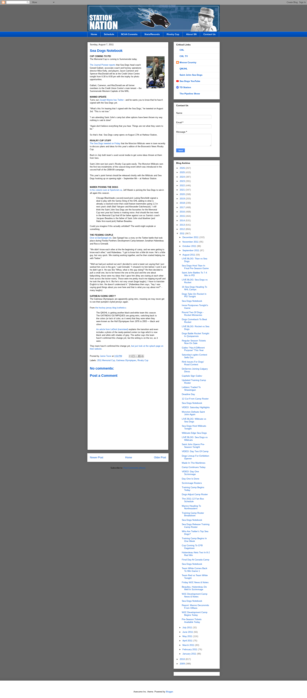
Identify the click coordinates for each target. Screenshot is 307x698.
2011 (182, 233)
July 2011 (187, 627)
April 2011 (187, 640)
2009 (182, 663)
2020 (182, 194)
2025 (182, 172)
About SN (191, 34)
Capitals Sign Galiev (192, 376)
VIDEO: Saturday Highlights (196, 407)
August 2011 (189, 254)
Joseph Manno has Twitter (111, 100)
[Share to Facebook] (139, 356)
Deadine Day (188, 394)
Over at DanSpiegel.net (100, 238)
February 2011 (190, 649)
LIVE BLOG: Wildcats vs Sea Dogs (194, 420)
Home (94, 34)
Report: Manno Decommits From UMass (195, 606)
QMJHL (184, 68)
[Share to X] (136, 356)
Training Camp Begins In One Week (194, 539)
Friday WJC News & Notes (195, 582)
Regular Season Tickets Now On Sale (194, 342)
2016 (182, 211)
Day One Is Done (190, 478)
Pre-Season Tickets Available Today (191, 620)
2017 (182, 207)
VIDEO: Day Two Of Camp (195, 451)
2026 (182, 168)
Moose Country (188, 62)
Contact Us (209, 34)
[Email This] (130, 356)
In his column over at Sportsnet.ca (106, 190)
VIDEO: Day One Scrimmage (190, 472)
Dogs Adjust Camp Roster (195, 494)
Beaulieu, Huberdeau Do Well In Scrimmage (194, 588)
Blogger (169, 691)
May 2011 (187, 636)
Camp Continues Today (193, 467)
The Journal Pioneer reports (102, 65)
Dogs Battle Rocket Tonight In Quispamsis (195, 334)
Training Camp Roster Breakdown (193, 514)
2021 (182, 189)
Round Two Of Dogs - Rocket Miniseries (193, 313)
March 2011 (188, 645)
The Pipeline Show (190, 93)
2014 (182, 220)
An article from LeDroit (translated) (112, 329)
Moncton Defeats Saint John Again (193, 413)
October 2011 (189, 246)
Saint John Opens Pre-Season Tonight (193, 445)
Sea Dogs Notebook (192, 301)
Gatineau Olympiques (126, 360)
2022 (182, 185)
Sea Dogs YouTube (190, 81)
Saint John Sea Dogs (191, 75)
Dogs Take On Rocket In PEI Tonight (194, 295)
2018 (182, 203)
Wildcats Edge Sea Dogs (194, 433)
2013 (182, 224)
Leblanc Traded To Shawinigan (191, 388)
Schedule (109, 34)
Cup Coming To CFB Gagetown (192, 546)
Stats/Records (152, 34)
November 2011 (190, 241)
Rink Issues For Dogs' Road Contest (193, 363)
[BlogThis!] (133, 356)
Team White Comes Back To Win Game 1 (194, 569)
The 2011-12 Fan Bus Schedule (193, 500)
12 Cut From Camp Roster (195, 398)
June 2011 (188, 632)
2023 (182, 181)
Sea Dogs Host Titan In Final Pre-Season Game (195, 267)
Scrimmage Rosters (192, 483)
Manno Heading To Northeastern (191, 507)
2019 (182, 198)
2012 (182, 229)
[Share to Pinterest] (142, 356)
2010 (182, 659)
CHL (182, 50)
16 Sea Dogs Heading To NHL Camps (194, 288)
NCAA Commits (129, 34)
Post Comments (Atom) (134, 468)
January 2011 (189, 653)
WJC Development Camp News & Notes (194, 595)
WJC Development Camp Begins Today (194, 613)
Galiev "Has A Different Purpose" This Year (193, 349)
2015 (182, 216)
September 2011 (191, 250)
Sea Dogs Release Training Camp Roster (195, 525)
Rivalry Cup (173, 34)
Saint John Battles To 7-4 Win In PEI (194, 274)
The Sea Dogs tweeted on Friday (105, 143)
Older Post (160, 457)
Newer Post (96, 457)
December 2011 (190, 237)
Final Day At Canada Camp (195, 559)
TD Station (185, 87)
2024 (182, 176)
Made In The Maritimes (193, 463)
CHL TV (184, 56)
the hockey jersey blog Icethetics (110, 308)
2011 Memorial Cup (106, 360)
